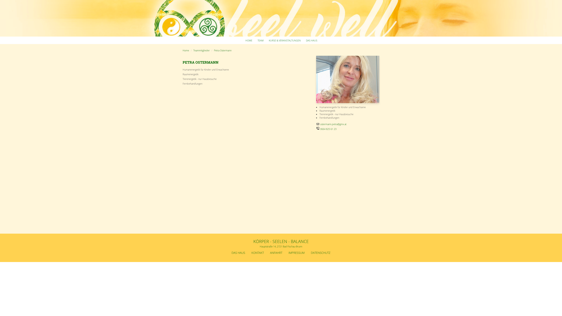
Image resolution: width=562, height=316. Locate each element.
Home (248, 40)
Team (261, 40)
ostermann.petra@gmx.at (333, 124)
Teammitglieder (201, 50)
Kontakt (257, 253)
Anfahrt (276, 253)
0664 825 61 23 (328, 129)
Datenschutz (320, 253)
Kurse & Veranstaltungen (285, 40)
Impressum (296, 253)
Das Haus (311, 40)
